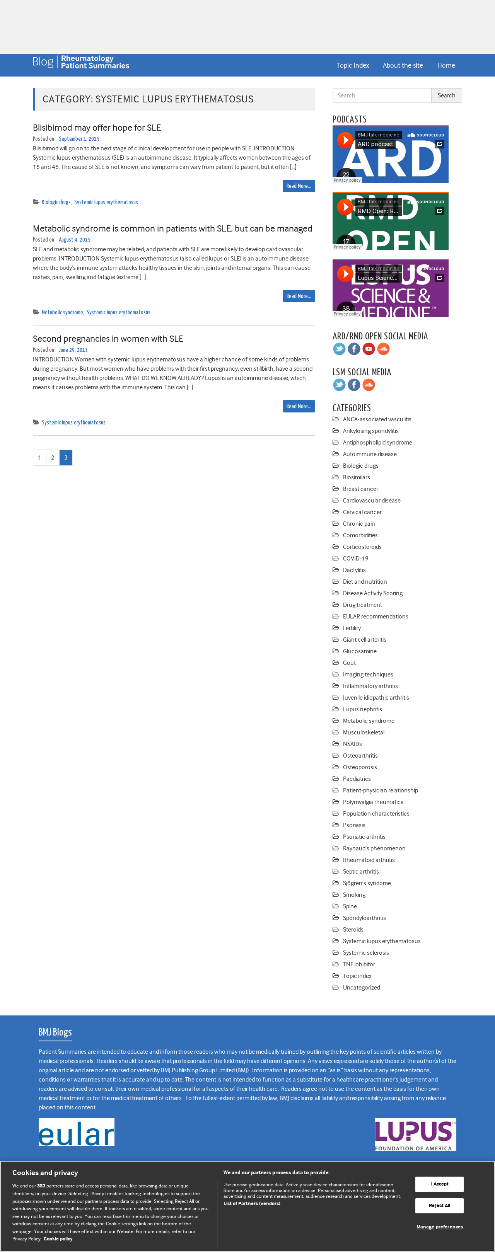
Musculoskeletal (363, 732)
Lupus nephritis (362, 709)
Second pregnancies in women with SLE (108, 338)
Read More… (299, 186)
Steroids (353, 929)
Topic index (352, 65)
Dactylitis (354, 570)
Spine (350, 906)
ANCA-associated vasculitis (377, 419)
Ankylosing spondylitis (371, 431)
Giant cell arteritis (364, 639)
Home (446, 65)
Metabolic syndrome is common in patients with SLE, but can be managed (172, 228)
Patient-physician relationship (380, 790)
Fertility (352, 628)
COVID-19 (356, 558)
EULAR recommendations (375, 616)
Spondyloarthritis (364, 918)
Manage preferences (439, 1227)
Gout (349, 662)
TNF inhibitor (359, 964)
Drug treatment (362, 604)
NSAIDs (352, 744)
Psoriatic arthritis (364, 836)
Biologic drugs (56, 202)
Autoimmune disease (370, 454)
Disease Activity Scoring (373, 593)
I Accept (439, 1184)
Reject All (439, 1206)
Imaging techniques (368, 674)
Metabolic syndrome (62, 312)
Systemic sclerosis (366, 952)
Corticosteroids (362, 546)
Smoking (354, 894)
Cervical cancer (362, 512)
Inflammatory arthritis (370, 686)
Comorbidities (360, 535)
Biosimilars (356, 477)
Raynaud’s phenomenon (374, 848)
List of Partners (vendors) (252, 1204)
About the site (403, 65)
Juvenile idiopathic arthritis (376, 697)
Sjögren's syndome (367, 883)
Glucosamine (360, 651)
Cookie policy (58, 1239)
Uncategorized (361, 987)
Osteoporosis (360, 767)
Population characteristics (376, 813)
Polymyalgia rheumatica (373, 802)
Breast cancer (360, 488)
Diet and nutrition (365, 581)
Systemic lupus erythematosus (106, 202)
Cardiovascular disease (372, 500)
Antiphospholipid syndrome (377, 442)
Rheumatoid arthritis (369, 860)
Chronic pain (359, 523)
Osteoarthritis (360, 755)
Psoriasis (354, 825)
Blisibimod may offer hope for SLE (97, 127)
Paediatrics (357, 778)
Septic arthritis (361, 871)
